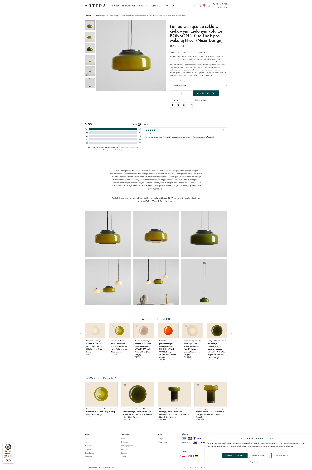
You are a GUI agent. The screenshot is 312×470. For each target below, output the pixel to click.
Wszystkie (88, 15)
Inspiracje (88, 456)
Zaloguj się (162, 438)
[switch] (8, 460)
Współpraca (89, 449)
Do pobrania (89, 453)
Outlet (175, 6)
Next (231, 333)
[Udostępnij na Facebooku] (172, 105)
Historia (87, 442)
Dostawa (124, 442)
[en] (189, 456)
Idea (86, 438)
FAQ (123, 438)
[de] (196, 456)
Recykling (124, 449)
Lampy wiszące (100, 15)
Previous (81, 333)
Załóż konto (162, 442)
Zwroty (123, 456)
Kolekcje (156, 6)
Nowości (115, 6)
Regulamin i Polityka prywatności (100, 467)
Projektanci (128, 6)
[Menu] (12, 444)
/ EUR (224, 7)
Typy (166, 6)
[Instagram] (184, 105)
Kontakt (124, 453)
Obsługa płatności (128, 445)
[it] (193, 456)
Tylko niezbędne (259, 455)
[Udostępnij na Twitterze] (178, 105)
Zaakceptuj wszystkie (234, 455)
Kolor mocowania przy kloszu (179, 81)
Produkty (142, 6)
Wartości (88, 445)
